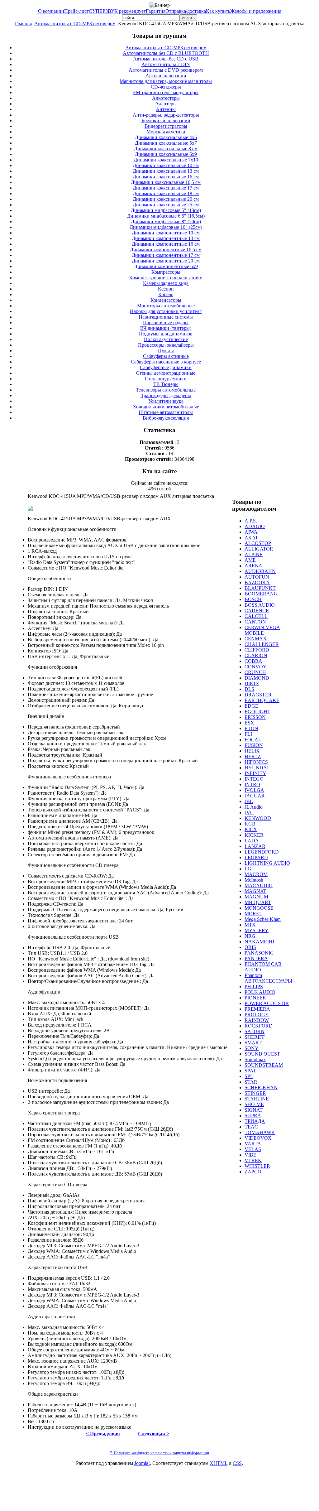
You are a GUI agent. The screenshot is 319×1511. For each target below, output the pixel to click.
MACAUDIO (259, 885)
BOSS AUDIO (260, 605)
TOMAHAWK (260, 1132)
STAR (251, 1082)
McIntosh (254, 880)
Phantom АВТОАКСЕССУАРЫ (268, 978)
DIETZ (252, 683)
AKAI (251, 537)
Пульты (166, 350)
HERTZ (253, 756)
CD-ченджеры (166, 86)
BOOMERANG (261, 593)
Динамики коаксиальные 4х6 (166, 137)
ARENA (253, 565)
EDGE (251, 706)
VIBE (250, 1154)
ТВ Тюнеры (166, 384)
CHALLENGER (262, 644)
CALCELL (256, 616)
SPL (249, 1076)
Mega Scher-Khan (263, 919)
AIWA (251, 532)
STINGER (255, 1093)
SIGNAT (254, 1110)
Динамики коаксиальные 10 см (166, 165)
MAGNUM (256, 896)
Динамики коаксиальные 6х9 (166, 154)
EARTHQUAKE (262, 700)
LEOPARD (256, 857)
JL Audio (254, 807)
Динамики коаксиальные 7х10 (166, 159)
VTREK (253, 1160)
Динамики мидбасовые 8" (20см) (166, 221)
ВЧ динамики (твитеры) (165, 328)
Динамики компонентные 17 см (166, 255)
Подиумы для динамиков (166, 333)
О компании (51, 11)
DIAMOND (257, 678)
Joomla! (142, 1463)
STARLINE (257, 1098)
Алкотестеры (166, 98)
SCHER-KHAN (261, 1087)
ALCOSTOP (258, 543)
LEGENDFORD (262, 851)
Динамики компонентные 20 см (166, 260)
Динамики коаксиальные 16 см (166, 176)
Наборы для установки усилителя (166, 311)
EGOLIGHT (257, 711)
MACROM (256, 874)
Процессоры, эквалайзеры (166, 345)
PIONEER (255, 997)
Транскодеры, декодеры (166, 395)
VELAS (253, 1149)
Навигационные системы (166, 317)
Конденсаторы (165, 300)
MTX (250, 924)
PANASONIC (259, 952)
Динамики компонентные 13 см (166, 238)
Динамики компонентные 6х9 (166, 266)
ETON (251, 728)
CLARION (256, 655)
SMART (253, 1042)
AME (250, 560)
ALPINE (254, 554)
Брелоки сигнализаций (165, 120)
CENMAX (256, 638)
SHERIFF (255, 1037)
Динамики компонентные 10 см (166, 232)
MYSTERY (257, 930)
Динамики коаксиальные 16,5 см (166, 182)
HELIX (252, 750)
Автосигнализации (165, 75)
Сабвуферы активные (166, 356)
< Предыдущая (103, 1433)
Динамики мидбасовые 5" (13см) (166, 210)
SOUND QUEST (262, 1053)
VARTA (253, 1143)
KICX (251, 829)
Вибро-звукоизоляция (166, 418)
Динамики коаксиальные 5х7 (166, 143)
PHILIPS (254, 986)
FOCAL (253, 739)
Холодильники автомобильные (166, 406)
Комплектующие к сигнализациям (165, 277)
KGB (250, 823)
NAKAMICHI (259, 941)
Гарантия (155, 11)
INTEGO (254, 779)
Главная (23, 23)
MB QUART (258, 902)
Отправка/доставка (185, 11)
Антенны (166, 109)
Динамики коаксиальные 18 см (166, 193)
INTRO (252, 784)
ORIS (250, 947)
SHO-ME (254, 1104)
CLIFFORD (257, 649)
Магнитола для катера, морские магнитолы (166, 81)
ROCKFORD (259, 1025)
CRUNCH (255, 672)
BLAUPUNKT (260, 588)
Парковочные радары (165, 322)
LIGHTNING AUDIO (267, 863)
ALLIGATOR (259, 548)
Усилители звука (165, 401)
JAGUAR (255, 795)
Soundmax (255, 1059)
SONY (252, 1048)
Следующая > (153, 1433)
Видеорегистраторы (166, 126)
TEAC (251, 1126)
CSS (237, 1463)
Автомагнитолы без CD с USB (165, 58)
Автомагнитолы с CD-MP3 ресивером (75, 23)
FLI (248, 734)
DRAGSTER (258, 694)
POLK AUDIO (260, 992)
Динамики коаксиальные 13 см (166, 171)
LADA (252, 840)
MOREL (253, 913)
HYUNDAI (257, 767)
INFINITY (255, 773)
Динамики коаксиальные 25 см (166, 204)
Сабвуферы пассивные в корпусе (166, 361)
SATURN (254, 1031)
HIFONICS (256, 762)
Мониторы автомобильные (166, 305)
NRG (250, 936)
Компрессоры (165, 272)
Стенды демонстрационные (165, 373)
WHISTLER (257, 1166)
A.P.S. (251, 520)
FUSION (254, 745)
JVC (249, 812)
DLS (249, 689)
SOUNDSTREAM (264, 1065)
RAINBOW (257, 1020)
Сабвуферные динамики (166, 367)
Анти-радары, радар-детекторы (166, 115)
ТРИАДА (255, 1121)
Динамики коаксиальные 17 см (166, 187)
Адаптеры (166, 103)
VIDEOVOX (258, 1138)
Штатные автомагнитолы (166, 412)
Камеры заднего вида (165, 283)
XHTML (218, 1463)
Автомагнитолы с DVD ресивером (166, 70)
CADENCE (257, 610)
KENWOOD (258, 818)
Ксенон (166, 288)
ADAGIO (255, 526)
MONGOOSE (259, 908)
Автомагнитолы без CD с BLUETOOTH (166, 53)
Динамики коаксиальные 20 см (166, 199)
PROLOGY (257, 1014)
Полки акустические (166, 339)
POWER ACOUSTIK (267, 1003)
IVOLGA (254, 790)
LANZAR (255, 846)
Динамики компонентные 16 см (166, 244)
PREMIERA (257, 1009)
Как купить (218, 11)
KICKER (254, 835)
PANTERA (256, 958)
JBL (249, 801)
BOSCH (253, 599)
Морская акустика (165, 131)
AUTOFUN (257, 577)
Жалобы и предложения (255, 11)
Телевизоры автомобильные (166, 389)
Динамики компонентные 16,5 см (166, 249)
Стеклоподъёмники (166, 378)
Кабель (165, 294)
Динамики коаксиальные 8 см (166, 148)
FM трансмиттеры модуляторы (165, 92)
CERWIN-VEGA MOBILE (262, 630)
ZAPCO (253, 1171)
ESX (249, 722)
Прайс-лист (76, 11)
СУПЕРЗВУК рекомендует (117, 11)
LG (248, 868)
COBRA (253, 661)
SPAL (251, 1070)
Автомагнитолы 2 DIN (165, 64)
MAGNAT (255, 891)
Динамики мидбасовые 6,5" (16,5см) (166, 216)
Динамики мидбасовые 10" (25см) (166, 227)
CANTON (255, 621)
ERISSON (255, 717)
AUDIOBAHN (260, 571)
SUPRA (253, 1115)
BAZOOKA (257, 582)
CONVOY (256, 666)
